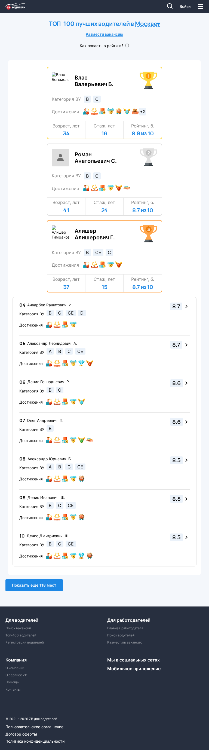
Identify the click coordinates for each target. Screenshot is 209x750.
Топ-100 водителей (20, 635)
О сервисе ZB (16, 675)
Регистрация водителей (24, 642)
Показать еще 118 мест (34, 585)
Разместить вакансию (125, 642)
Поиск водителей (120, 635)
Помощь (12, 682)
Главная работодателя (125, 628)
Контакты (12, 689)
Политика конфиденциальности (34, 741)
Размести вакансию (104, 34)
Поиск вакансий (18, 628)
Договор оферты (21, 734)
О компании (14, 668)
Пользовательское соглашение (34, 727)
